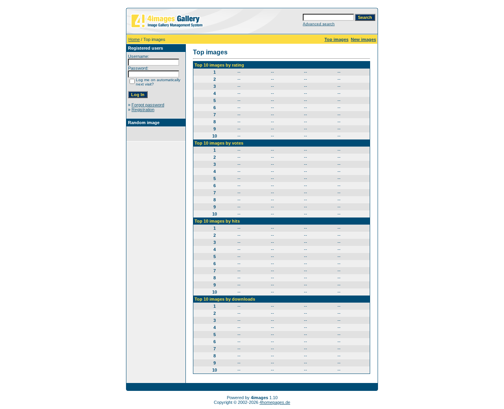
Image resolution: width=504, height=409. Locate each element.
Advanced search (319, 24)
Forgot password (148, 104)
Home (134, 39)
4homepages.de (274, 402)
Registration (143, 109)
